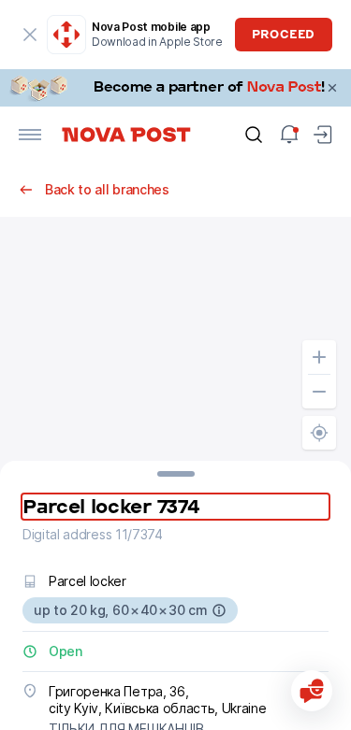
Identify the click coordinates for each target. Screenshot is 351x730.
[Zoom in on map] (319, 357)
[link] (175, 88)
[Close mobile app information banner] (30, 34)
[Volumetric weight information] (219, 610)
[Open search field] (253, 134)
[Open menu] (30, 134)
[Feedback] (311, 690)
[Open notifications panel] (289, 134)
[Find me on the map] (319, 433)
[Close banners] (332, 87)
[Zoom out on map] (319, 391)
